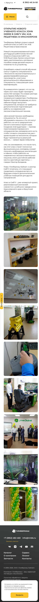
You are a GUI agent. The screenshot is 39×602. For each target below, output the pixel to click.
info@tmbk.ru (29, 538)
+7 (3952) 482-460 (12, 538)
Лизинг (25, 556)
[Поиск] (27, 16)
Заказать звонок (12, 541)
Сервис (25, 553)
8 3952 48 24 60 (30, 2)
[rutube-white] (32, 546)
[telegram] (21, 546)
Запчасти (8, 558)
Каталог (8, 553)
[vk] (9, 546)
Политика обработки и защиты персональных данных (16, 578)
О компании (10, 556)
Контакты (27, 558)
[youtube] (26, 546)
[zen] (15, 546)
